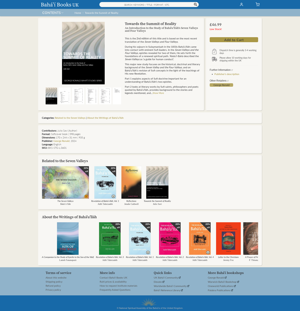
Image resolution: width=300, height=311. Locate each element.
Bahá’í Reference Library (167, 290)
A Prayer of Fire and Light (256, 257)
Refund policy (53, 285)
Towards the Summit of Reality (101, 13)
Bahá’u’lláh (65, 204)
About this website (56, 277)
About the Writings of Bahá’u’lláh (105, 117)
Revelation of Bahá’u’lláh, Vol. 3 (110, 257)
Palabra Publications (219, 290)
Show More (158, 93)
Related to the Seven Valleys (70, 117)
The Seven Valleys (65, 201)
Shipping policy (54, 281)
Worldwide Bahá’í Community (170, 286)
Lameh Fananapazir (68, 260)
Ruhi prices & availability (113, 281)
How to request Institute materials (118, 285)
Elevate (158, 282)
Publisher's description (226, 74)
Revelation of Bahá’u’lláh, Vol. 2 (170, 257)
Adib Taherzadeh (105, 204)
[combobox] (149, 4)
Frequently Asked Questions (115, 290)
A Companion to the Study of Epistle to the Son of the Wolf (68, 257)
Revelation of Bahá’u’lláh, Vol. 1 (105, 201)
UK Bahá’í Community (166, 277)
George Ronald (221, 85)
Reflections (131, 201)
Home (78, 13)
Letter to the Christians (228, 257)
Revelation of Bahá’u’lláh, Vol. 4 (200, 257)
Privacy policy (53, 290)
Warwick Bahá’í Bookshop (222, 282)
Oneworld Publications (221, 286)
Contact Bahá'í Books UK (113, 277)
